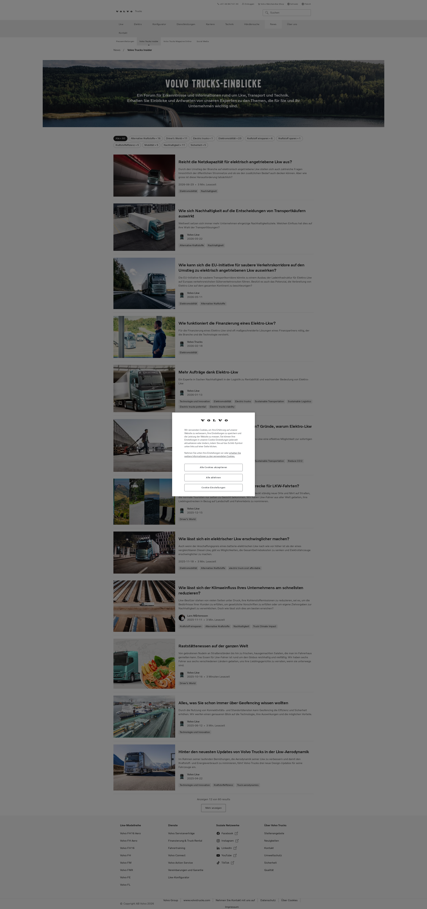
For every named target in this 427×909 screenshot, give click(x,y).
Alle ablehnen (213, 477)
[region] (213, 454)
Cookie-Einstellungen (213, 487)
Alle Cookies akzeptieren (213, 467)
